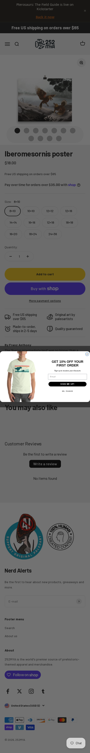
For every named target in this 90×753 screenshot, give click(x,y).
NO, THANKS (67, 391)
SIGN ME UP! (67, 384)
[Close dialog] (87, 354)
